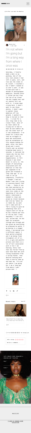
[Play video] (15, 279)
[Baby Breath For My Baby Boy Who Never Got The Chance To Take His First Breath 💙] (15, 310)
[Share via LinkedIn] (13, 291)
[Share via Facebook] (6, 291)
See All (23, 301)
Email (5, 374)
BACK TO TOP (15, 413)
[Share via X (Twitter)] (10, 291)
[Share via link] (17, 291)
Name (5, 361)
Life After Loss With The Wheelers (14, 11)
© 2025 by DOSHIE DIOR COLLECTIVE (15, 422)
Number (6, 367)
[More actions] (24, 45)
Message (6, 380)
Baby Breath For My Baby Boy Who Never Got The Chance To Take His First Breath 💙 (15, 319)
